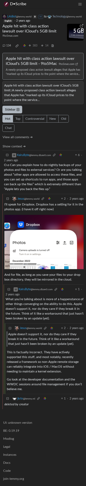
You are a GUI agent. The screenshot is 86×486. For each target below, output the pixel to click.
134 (8, 45)
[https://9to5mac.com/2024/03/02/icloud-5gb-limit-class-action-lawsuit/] (75, 32)
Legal (6, 446)
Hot (7, 118)
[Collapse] (7, 155)
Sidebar (10, 109)
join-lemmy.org (13, 478)
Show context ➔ (14, 146)
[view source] (52, 45)
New (52, 118)
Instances (9, 454)
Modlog (8, 438)
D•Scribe (18, 4)
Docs (6, 462)
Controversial (34, 118)
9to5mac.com (10, 35)
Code (7, 470)
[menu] (80, 4)
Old (63, 118)
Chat (8, 128)
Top (17, 118)
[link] (17, 46)
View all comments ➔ (18, 137)
